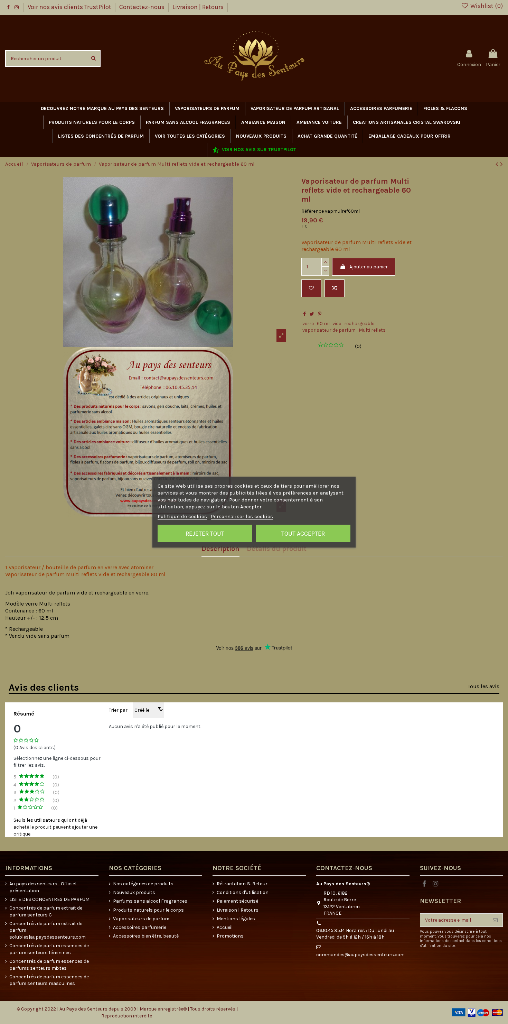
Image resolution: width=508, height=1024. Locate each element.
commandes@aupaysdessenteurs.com (360, 955)
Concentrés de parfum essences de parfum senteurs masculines (49, 980)
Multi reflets (372, 330)
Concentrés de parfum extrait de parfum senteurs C (45, 911)
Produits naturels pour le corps (148, 910)
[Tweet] (312, 314)
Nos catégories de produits (143, 884)
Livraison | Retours (198, 7)
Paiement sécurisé (237, 901)
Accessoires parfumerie (139, 927)
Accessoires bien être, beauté (146, 936)
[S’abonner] (495, 920)
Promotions (230, 936)
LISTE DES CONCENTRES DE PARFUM (49, 899)
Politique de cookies (182, 516)
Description (220, 549)
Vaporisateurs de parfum (141, 919)
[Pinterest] (319, 314)
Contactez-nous (142, 7)
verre (308, 323)
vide (336, 323)
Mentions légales (236, 919)
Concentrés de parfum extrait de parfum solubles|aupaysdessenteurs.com (47, 930)
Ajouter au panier (368, 267)
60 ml (323, 323)
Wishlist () (486, 6)
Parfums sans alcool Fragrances (150, 901)
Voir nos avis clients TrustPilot (70, 7)
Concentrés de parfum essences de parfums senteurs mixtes (49, 964)
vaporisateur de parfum (329, 330)
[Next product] (501, 164)
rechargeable (359, 323)
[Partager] (304, 314)
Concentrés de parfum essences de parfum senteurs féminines (49, 949)
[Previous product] (498, 164)
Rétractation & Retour (242, 884)
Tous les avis (483, 686)
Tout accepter (303, 533)
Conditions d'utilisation (243, 892)
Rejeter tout (205, 533)
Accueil (225, 927)
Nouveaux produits (134, 892)
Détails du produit (277, 549)
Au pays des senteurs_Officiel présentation (42, 887)
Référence (312, 211)
